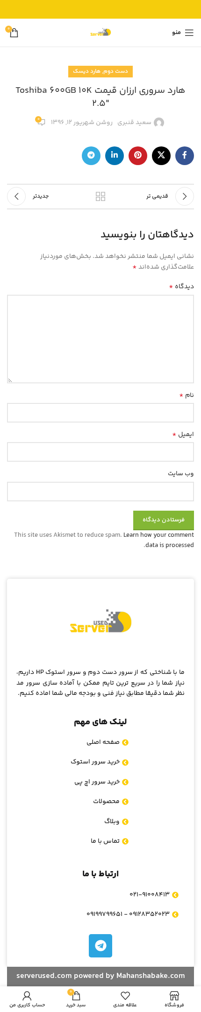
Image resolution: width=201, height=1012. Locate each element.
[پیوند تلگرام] (91, 155)
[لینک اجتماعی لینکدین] (114, 155)
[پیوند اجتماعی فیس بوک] (184, 155)
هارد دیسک (86, 71)
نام (186, 395)
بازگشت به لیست (100, 196)
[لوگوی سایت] (100, 33)
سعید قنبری (134, 123)
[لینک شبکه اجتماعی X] (161, 155)
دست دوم (115, 71)
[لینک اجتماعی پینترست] (138, 155)
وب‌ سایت (181, 474)
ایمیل (183, 435)
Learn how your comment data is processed (158, 540)
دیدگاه (181, 287)
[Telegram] (100, 945)
